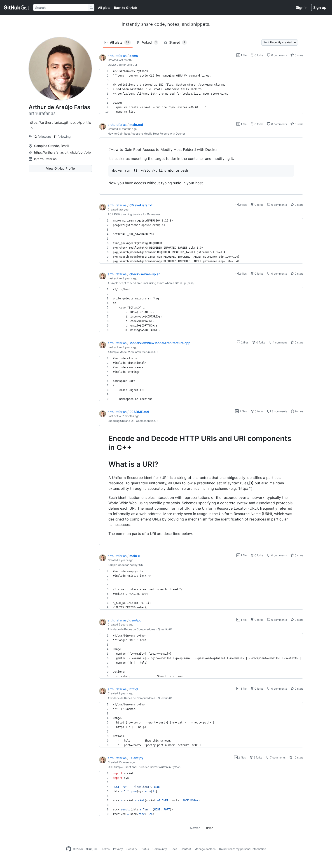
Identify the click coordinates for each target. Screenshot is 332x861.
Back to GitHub (125, 7)
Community (159, 849)
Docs (174, 849)
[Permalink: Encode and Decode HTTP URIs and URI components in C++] (105, 443)
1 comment (279, 342)
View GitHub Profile (60, 168)
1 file (243, 55)
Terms (106, 849)
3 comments (279, 411)
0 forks (258, 55)
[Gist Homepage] (17, 7)
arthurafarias (117, 56)
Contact (186, 849)
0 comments (279, 55)
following (62, 136)
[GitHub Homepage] (68, 849)
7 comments (277, 757)
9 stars (298, 411)
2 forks (257, 757)
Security (131, 849)
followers (42, 136)
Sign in (302, 7)
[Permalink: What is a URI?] (105, 464)
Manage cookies (204, 849)
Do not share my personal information (242, 849)
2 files (242, 204)
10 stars (298, 757)
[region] (201, 91)
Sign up (319, 7)
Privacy (118, 849)
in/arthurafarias (45, 159)
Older (209, 828)
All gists (104, 7)
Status (145, 849)
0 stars (298, 55)
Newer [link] (195, 828)
